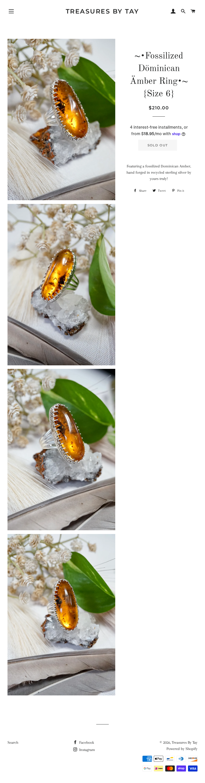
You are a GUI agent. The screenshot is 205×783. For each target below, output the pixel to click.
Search (13, 742)
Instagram (86, 749)
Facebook (86, 742)
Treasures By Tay (102, 11)
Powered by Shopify (182, 748)
